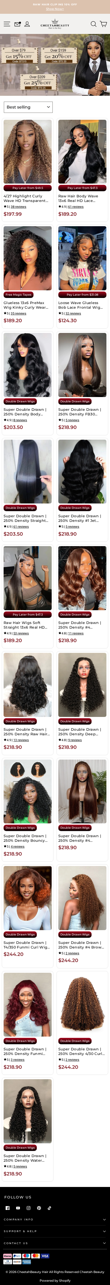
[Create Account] (26, 23)
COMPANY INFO (18, 1219)
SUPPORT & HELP (20, 1231)
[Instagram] (28, 1208)
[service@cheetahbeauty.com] (17, 25)
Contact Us (16, 1243)
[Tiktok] (49, 1208)
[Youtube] (18, 1208)
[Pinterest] (39, 1208)
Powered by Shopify (55, 1280)
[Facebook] (7, 1208)
